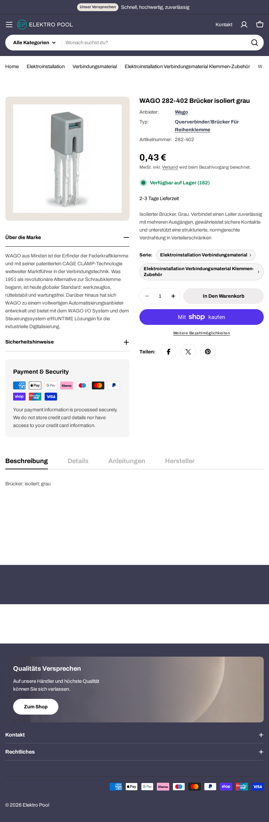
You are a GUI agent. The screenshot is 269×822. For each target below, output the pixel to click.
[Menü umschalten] (9, 24)
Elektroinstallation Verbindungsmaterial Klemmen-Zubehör (187, 66)
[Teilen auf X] (188, 352)
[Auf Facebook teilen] (168, 352)
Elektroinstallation (46, 66)
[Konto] (244, 24)
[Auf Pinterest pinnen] (208, 352)
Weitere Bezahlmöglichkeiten (201, 333)
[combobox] (134, 42)
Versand (170, 167)
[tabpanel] (134, 512)
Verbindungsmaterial (94, 66)
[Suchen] (255, 43)
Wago (181, 112)
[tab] (26, 463)
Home (12, 66)
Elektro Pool (36, 805)
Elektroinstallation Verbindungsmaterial (203, 254)
